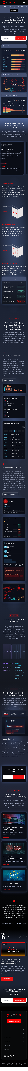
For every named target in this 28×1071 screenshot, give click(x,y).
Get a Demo (21, 38)
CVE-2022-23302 (7, 450)
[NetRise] (14, 1015)
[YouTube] (14, 1056)
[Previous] (20, 936)
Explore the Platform (20, 116)
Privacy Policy (8, 1064)
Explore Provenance (9, 494)
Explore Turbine (8, 380)
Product (6, 1029)
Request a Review (19, 1000)
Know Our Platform (14, 1021)
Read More (7, 978)
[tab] (6, 714)
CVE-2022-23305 (7, 453)
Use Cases (6, 1033)
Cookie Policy (12, 1064)
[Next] (25, 936)
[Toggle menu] (24, 2)
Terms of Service (3, 1064)
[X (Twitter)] (8, 1056)
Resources (7, 1045)
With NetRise (7, 1037)
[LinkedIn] (5, 1056)
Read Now (14, 10)
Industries (7, 1041)
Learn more (6, 837)
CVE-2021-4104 (7, 445)
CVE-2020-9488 (7, 439)
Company (6, 1049)
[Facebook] (11, 1056)
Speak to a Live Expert (8, 116)
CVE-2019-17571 (7, 434)
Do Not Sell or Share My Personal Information (21, 1064)
